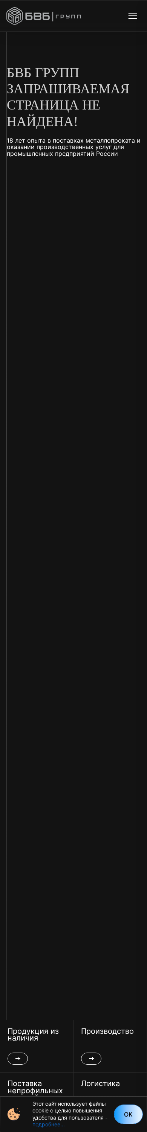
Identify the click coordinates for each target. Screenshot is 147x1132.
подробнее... (48, 1124)
